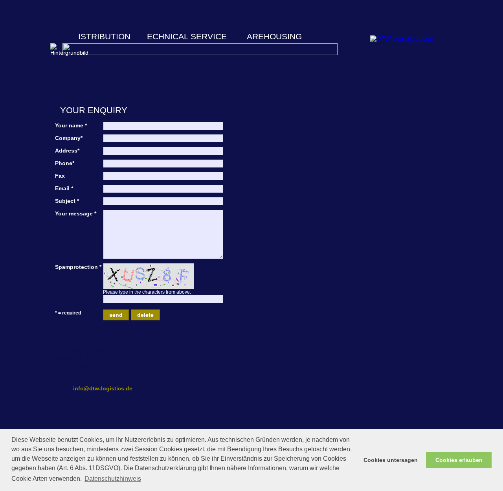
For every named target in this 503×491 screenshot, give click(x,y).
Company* (69, 138)
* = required (68, 313)
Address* (67, 150)
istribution (100, 36)
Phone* (64, 163)
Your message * (75, 213)
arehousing (269, 36)
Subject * (67, 201)
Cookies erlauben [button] (459, 460)
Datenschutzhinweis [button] (112, 478)
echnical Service (183, 36)
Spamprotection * (78, 267)
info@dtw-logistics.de (102, 388)
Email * (64, 188)
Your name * (71, 125)
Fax (60, 176)
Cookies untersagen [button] (390, 460)
